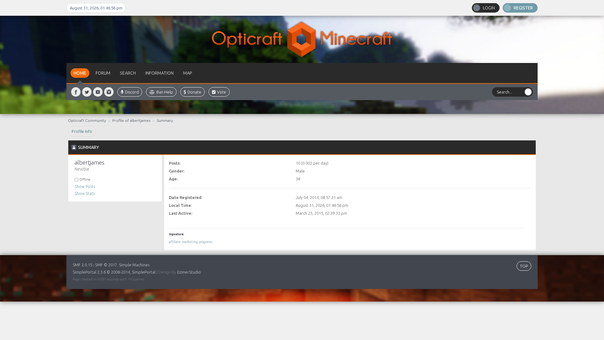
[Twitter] (87, 92)
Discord (132, 92)
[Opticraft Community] (302, 39)
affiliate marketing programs (190, 242)
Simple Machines (134, 265)
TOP (524, 266)
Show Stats (85, 193)
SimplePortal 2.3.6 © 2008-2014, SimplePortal (114, 272)
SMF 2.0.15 (82, 265)
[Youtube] (98, 92)
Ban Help (164, 92)
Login (489, 7)
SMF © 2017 (106, 265)
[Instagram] (109, 92)
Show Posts (85, 186)
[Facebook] (76, 92)
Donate (194, 92)
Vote (221, 92)
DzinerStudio (189, 272)
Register (523, 7)
